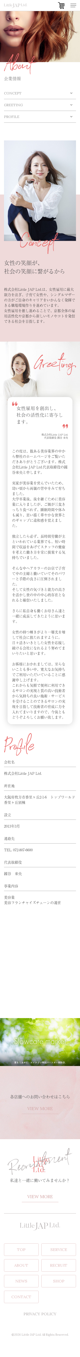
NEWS (21, 1281)
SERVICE (58, 1249)
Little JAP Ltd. (31, 1335)
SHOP (58, 1281)
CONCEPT (13, 93)
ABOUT (21, 1265)
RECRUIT (58, 1265)
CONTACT (21, 1296)
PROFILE (11, 116)
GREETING (13, 105)
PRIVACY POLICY (40, 1313)
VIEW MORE (40, 1108)
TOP (21, 1249)
